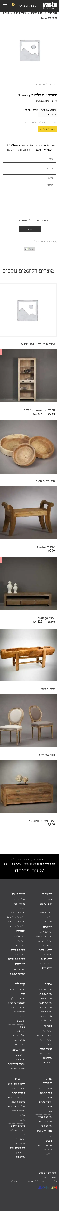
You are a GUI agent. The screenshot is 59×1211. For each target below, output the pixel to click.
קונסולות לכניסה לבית (17, 991)
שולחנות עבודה (45, 1116)
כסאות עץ (47, 1031)
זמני (46, 241)
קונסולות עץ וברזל (16, 1002)
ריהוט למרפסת (18, 1088)
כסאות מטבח (46, 1049)
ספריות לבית (20, 13)
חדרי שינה (18, 1049)
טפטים (49, 1140)
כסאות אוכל (19, 903)
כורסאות (21, 1031)
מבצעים (48, 917)
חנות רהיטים (36, 13)
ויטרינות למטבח (17, 974)
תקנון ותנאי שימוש (48, 1172)
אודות (49, 899)
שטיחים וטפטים (17, 1068)
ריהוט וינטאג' (46, 963)
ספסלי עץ (47, 1062)
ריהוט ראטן (46, 959)
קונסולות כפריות (17, 1007)
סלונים (21, 1021)
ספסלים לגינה (18, 1093)
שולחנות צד (46, 1125)
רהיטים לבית (46, 932)
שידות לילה (46, 998)
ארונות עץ (20, 1143)
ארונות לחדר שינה (16, 1064)
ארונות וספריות (47, 1081)
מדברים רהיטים (17, 1125)
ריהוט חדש (47, 967)
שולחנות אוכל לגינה (18, 1112)
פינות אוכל (18, 894)
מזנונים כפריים (18, 945)
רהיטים (47, 927)
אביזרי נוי (48, 1149)
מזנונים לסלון (19, 1044)
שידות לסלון (46, 1011)
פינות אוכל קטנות (17, 926)
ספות (22, 1026)
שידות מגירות (45, 994)
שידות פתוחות (45, 1007)
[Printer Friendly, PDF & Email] (29, 250)
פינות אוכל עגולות (16, 912)
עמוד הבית (52, 13)
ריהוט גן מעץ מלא (16, 1084)
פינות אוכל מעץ (17, 1148)
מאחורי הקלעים (17, 1130)
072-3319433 (26, 6)
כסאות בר (20, 908)
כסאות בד (47, 1044)
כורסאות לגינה (18, 1101)
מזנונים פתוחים (18, 950)
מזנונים (20, 931)
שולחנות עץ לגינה (16, 1106)
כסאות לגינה (46, 1053)
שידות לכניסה (45, 1020)
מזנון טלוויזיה (19, 936)
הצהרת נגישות (50, 1177)
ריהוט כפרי (47, 945)
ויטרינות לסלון (18, 969)
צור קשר (48, 921)
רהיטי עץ (46, 894)
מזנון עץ (21, 941)
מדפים (49, 1154)
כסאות (48, 1026)
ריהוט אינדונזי (45, 950)
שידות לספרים (45, 1016)
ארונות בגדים (46, 1097)
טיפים (22, 1134)
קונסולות (19, 984)
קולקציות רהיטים (44, 936)
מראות (49, 1136)
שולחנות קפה (45, 1121)
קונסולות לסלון (18, 998)
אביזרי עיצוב (44, 1131)
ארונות (49, 1106)
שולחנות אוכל (18, 899)
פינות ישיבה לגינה (16, 1097)
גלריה (49, 908)
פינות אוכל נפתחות (16, 917)
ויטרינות (20, 964)
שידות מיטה (19, 1059)
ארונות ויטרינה (45, 1088)
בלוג (22, 1120)
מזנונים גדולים (18, 954)
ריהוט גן (20, 1078)
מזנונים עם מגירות (16, 959)
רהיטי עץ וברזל (45, 941)
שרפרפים (47, 1058)
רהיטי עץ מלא (45, 903)
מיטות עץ (20, 1055)
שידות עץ (20, 1157)
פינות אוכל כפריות (16, 921)
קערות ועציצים (45, 1145)
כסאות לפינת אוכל (43, 1035)
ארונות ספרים (45, 1101)
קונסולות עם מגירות (19, 1013)
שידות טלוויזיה (45, 989)
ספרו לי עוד (49, 129)
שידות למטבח (45, 1002)
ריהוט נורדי (47, 954)
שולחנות (47, 1111)
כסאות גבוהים (45, 1040)
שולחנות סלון (18, 1035)
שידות (48, 984)
